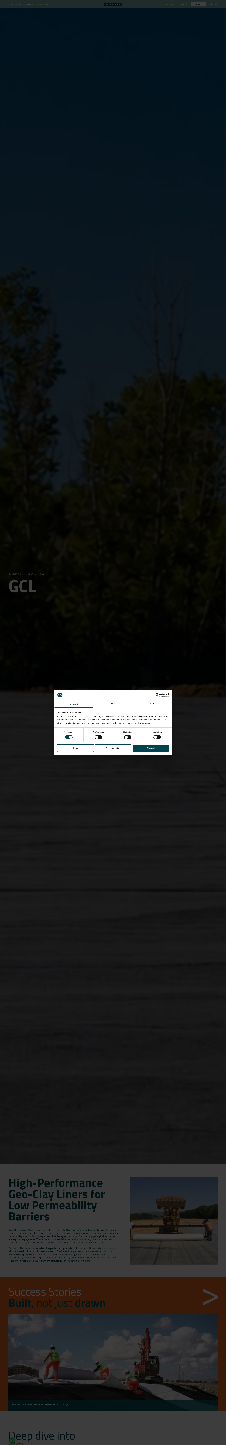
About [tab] (152, 704)
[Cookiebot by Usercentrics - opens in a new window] (157, 695)
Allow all (151, 748)
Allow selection (113, 748)
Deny (75, 748)
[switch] (98, 737)
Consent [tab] (74, 704)
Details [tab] (113, 704)
